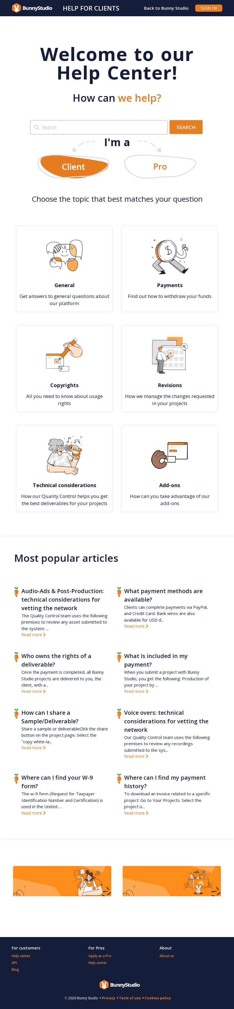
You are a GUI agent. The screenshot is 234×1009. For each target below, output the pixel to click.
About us (167, 955)
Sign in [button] (209, 8)
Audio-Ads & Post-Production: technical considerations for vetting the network (62, 599)
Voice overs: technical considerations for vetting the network (166, 721)
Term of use (130, 998)
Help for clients (91, 8)
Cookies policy (158, 998)
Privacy (108, 998)
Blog (15, 969)
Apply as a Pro (99, 955)
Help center (21, 955)
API (14, 962)
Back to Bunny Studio (166, 8)
